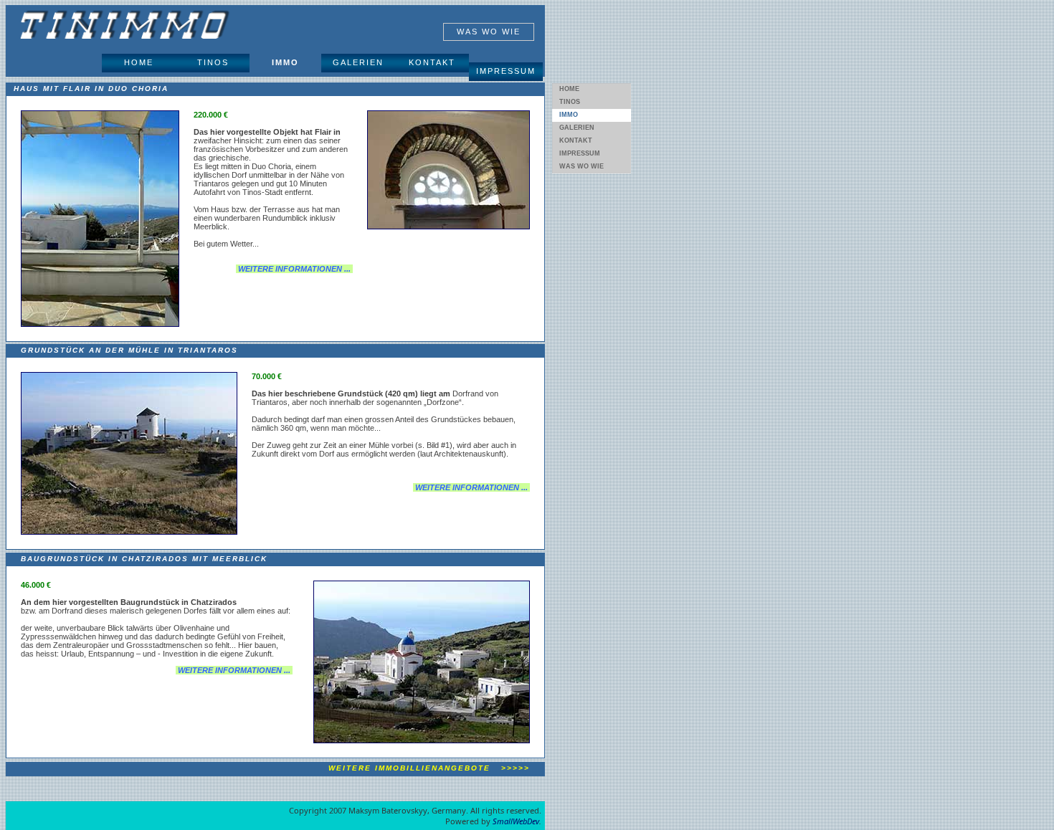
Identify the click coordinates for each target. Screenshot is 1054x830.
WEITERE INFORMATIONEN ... (294, 268)
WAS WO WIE (489, 31)
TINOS (213, 62)
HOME (138, 62)
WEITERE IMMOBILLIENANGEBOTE (425, 768)
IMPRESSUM (506, 71)
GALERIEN (358, 62)
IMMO (285, 62)
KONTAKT (432, 62)
